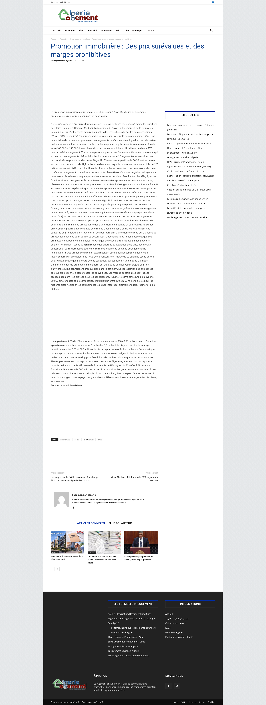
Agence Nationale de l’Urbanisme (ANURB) (189, 166)
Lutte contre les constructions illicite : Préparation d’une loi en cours (102, 559)
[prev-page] (53, 569)
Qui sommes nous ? (175, 623)
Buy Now (211, 702)
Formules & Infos (74, 30)
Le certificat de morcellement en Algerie (187, 203)
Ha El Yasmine (88, 440)
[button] (211, 30)
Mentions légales (174, 632)
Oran (100, 440)
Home (175, 702)
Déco (118, 30)
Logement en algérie (63, 60)
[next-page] (58, 569)
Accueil (56, 30)
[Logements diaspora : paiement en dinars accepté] (67, 542)
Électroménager (134, 30)
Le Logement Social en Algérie (182, 157)
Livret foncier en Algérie (179, 212)
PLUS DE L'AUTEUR (120, 523)
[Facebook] (208, 2)
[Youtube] (213, 2)
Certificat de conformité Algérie (183, 180)
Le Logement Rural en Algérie (182, 152)
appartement (65, 440)
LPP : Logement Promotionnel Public (185, 161)
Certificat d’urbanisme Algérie (182, 185)
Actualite (63, 39)
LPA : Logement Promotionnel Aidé (185, 148)
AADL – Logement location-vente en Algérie (189, 143)
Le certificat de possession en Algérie (186, 208)
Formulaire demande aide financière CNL (188, 198)
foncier (76, 440)
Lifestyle (192, 702)
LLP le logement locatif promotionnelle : (187, 217)
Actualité (92, 30)
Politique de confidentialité (179, 637)
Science (202, 702)
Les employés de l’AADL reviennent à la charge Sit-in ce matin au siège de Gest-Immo (74, 479)
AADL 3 (150, 30)
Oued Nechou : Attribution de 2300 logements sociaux (134, 479)
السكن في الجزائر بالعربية (177, 618)
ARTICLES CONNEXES (91, 523)
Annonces (106, 30)
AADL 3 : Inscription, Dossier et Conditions (129, 613)
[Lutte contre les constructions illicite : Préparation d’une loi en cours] (104, 542)
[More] (146, 458)
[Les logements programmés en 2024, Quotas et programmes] (141, 542)
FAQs (168, 627)
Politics (184, 702)
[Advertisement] (104, 87)
